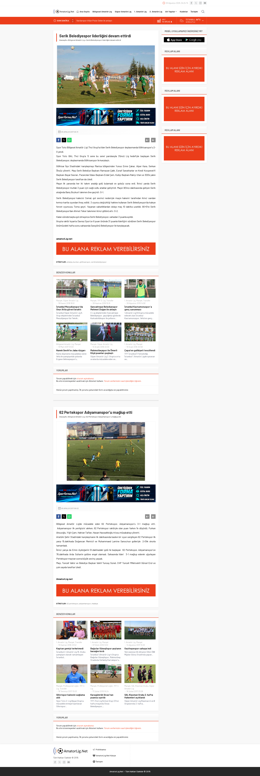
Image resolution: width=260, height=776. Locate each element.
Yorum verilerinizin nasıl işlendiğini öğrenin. (122, 381)
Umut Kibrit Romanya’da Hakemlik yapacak (95, 20)
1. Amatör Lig (129, 300)
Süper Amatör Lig (70, 300)
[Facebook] (191, 3)
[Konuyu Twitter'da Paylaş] (64, 140)
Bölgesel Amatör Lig (76, 40)
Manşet (59, 300)
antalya (69, 262)
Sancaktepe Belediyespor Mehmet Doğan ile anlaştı (104, 308)
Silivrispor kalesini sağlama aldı (70, 696)
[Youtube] (205, 3)
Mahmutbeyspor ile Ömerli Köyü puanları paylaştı (103, 351)
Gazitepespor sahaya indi (137, 648)
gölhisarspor (85, 262)
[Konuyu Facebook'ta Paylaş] (58, 140)
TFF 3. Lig (101, 300)
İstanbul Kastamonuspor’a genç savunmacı (138, 308)
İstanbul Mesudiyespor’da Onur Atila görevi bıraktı (69, 308)
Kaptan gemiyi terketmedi (70, 648)
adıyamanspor (85, 603)
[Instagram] (200, 3)
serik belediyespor (99, 262)
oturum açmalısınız (85, 378)
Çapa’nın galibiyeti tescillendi (139, 350)
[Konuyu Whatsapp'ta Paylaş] (69, 140)
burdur (76, 262)
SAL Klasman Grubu (139, 686)
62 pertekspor (72, 603)
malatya (95, 603)
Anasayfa (63, 40)
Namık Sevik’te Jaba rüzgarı (70, 350)
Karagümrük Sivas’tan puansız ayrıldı (101, 696)
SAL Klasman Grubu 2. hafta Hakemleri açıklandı (138, 696)
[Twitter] (196, 3)
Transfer (109, 300)
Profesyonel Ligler (71, 686)
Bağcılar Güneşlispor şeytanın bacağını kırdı (105, 650)
